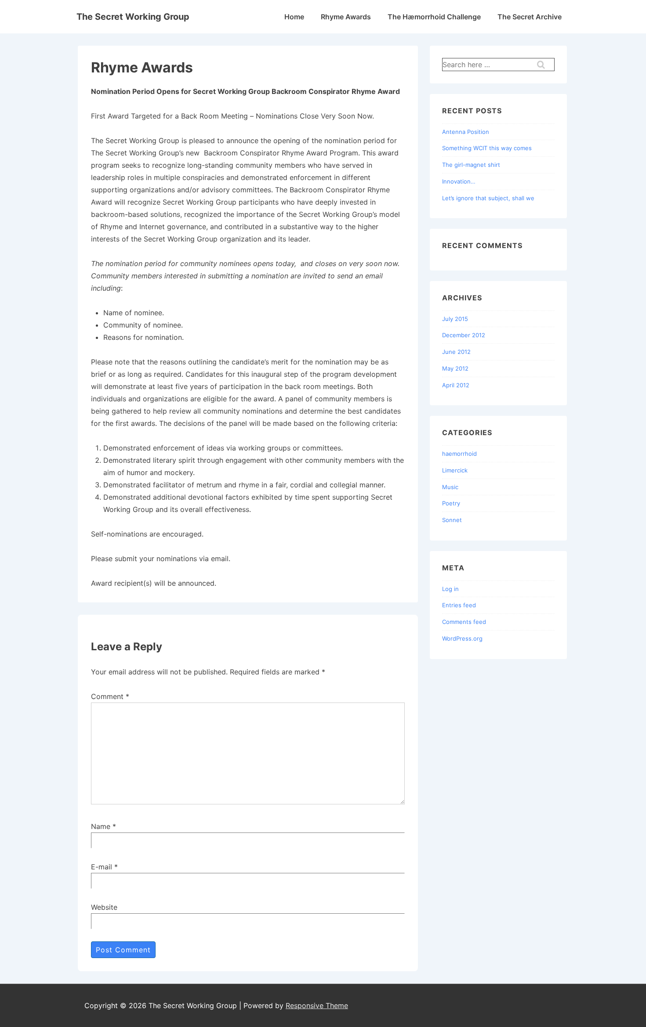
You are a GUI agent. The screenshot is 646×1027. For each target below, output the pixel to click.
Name (100, 826)
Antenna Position (465, 131)
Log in (450, 588)
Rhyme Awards (346, 16)
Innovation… (458, 181)
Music (450, 486)
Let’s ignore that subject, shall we (488, 198)
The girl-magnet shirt (471, 164)
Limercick (455, 470)
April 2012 (455, 385)
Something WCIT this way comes (487, 147)
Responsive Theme (317, 1005)
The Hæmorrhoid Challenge (434, 16)
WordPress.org (462, 638)
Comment (110, 696)
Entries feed (459, 605)
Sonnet (452, 519)
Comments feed (464, 621)
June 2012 (456, 351)
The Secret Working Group (132, 16)
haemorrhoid (459, 453)
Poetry (451, 503)
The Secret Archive (529, 16)
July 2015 (455, 318)
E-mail (101, 866)
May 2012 (455, 368)
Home (294, 16)
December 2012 (463, 335)
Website (104, 907)
